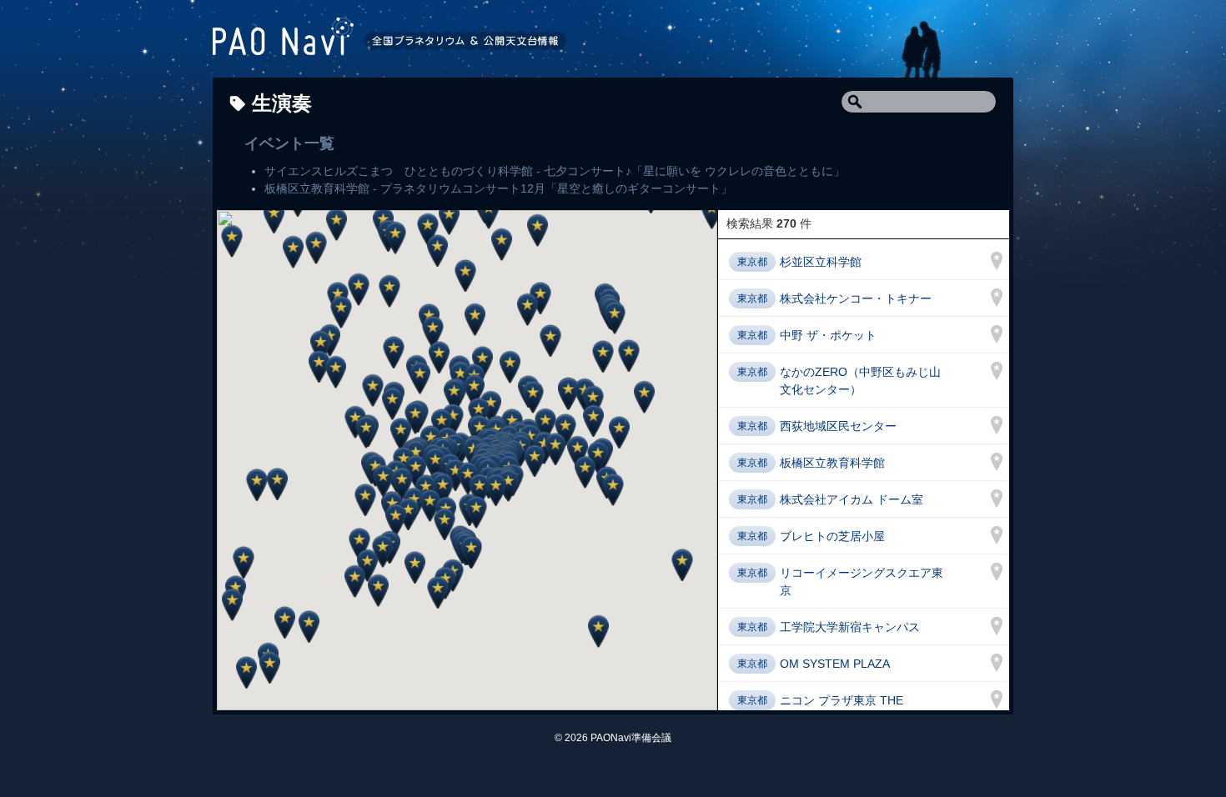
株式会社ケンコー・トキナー (856, 298)
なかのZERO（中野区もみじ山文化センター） (860, 380)
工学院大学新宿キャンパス (850, 627)
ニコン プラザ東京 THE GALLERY (841, 709)
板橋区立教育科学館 (832, 462)
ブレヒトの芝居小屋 (832, 536)
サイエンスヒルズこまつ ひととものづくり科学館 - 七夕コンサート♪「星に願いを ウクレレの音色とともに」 (554, 171)
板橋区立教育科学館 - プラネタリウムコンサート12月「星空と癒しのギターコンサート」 (498, 188)
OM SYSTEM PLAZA (835, 663)
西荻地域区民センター (838, 426)
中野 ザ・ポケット (828, 335)
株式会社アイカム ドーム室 (851, 499)
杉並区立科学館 (821, 261)
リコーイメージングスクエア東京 (861, 581)
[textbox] (919, 101)
